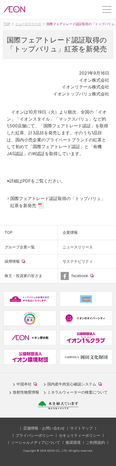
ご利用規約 (95, 442)
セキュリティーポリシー (79, 435)
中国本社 (27, 384)
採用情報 (20, 263)
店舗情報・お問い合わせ (44, 428)
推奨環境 (73, 442)
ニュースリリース (78, 247)
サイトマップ (81, 428)
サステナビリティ (78, 261)
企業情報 (70, 232)
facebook (87, 278)
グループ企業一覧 (20, 247)
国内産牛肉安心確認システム (75, 384)
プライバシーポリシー (34, 435)
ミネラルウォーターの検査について (77, 392)
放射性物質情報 (26, 392)
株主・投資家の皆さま (23, 275)
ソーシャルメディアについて (35, 442)
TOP (8, 232)
